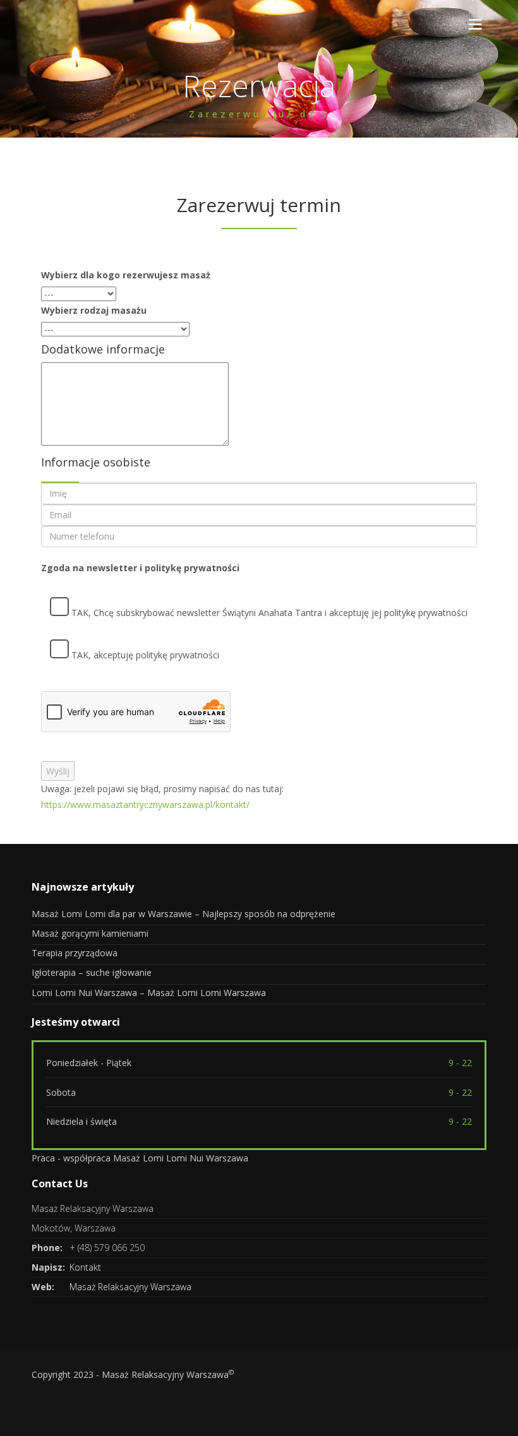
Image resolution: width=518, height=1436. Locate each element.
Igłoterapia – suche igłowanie (92, 972)
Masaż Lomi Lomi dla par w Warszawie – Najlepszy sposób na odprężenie (183, 914)
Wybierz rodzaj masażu (94, 310)
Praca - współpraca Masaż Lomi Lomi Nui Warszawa (140, 1158)
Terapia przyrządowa (74, 953)
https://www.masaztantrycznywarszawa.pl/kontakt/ (145, 804)
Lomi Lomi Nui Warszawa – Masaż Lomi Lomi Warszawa (149, 993)
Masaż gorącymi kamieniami (90, 933)
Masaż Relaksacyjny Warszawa (130, 1287)
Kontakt (85, 1267)
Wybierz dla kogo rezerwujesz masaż (125, 275)
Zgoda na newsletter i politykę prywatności (140, 568)
